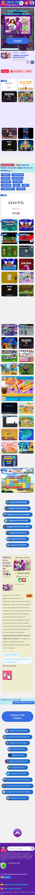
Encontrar (6, 181)
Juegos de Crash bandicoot (18, 737)
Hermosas (17, 181)
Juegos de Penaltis (18, 545)
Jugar (17, 41)
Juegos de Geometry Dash (18, 527)
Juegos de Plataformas (18, 508)
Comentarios (17, 71)
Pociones (6, 174)
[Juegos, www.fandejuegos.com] (11, 3)
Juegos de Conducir (18, 533)
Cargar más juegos (17, 716)
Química (21, 189)
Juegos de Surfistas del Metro (18, 786)
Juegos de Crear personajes (18, 514)
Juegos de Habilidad (18, 502)
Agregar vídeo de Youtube (23, 702)
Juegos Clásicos (18, 749)
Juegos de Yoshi (18, 767)
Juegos (5, 71)
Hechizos (6, 178)
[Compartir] (32, 62)
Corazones (6, 185)
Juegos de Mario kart (18, 743)
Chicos (16, 185)
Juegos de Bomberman (18, 520)
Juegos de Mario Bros (18, 731)
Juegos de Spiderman (18, 761)
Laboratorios (17, 178)
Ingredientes (17, 174)
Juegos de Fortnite (18, 773)
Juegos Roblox (18, 755)
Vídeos (28, 71)
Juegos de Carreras (18, 798)
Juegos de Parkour (18, 539)
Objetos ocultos (8, 189)
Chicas (25, 185)
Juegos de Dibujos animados (18, 792)
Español (7, 877)
